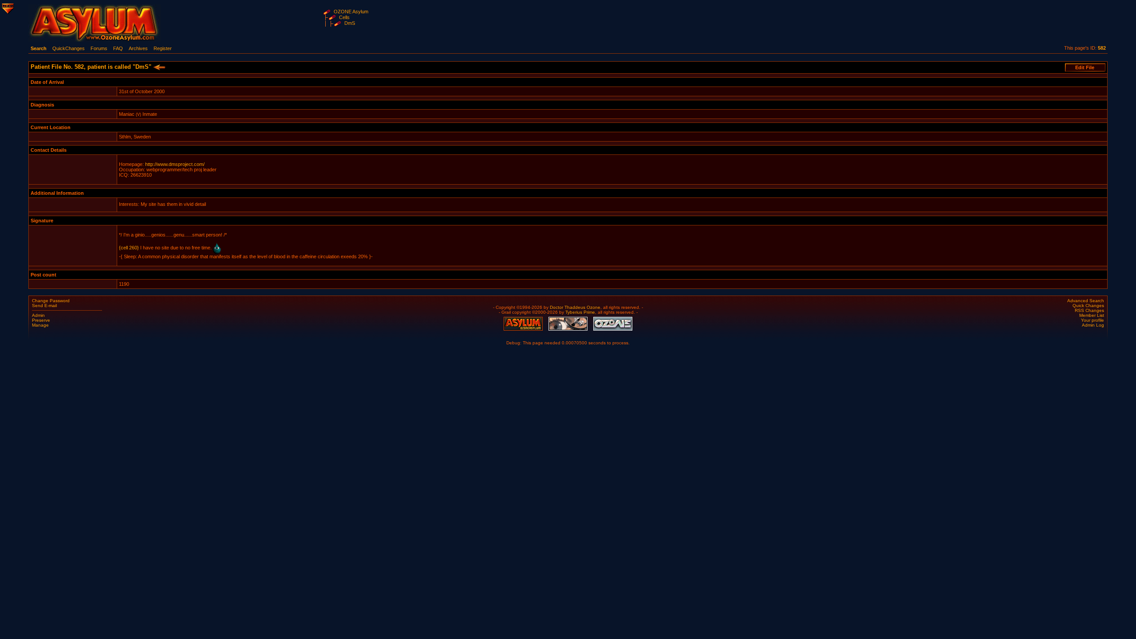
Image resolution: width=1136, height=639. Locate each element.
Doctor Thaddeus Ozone (575, 307)
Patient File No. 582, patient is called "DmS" (92, 66)
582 (1102, 48)
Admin (38, 315)
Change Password (51, 300)
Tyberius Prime (580, 312)
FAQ (118, 48)
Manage (40, 325)
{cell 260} (129, 248)
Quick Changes (1088, 305)
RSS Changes (1089, 310)
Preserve (41, 320)
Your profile (1092, 320)
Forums (99, 48)
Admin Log (1093, 325)
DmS (349, 23)
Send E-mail (44, 305)
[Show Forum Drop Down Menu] (7, 7)
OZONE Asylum (351, 11)
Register (163, 48)
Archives (138, 48)
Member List (1091, 315)
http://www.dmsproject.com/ (175, 164)
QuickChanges (68, 48)
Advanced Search (1085, 300)
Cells (344, 17)
